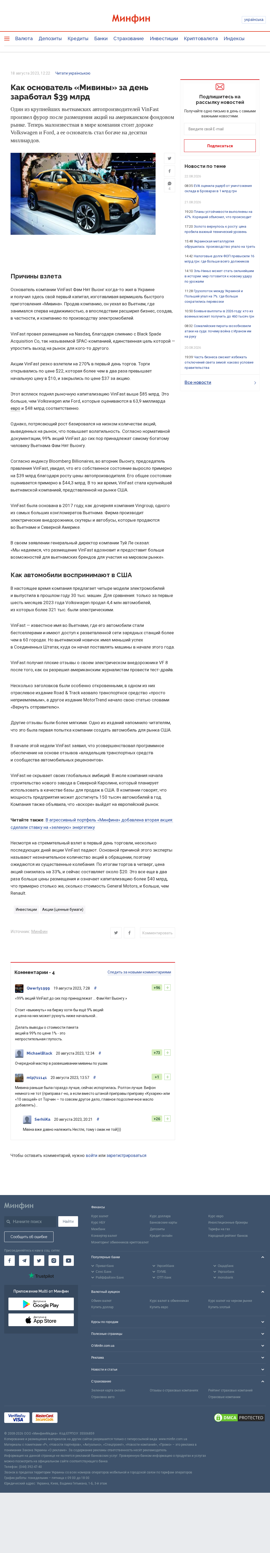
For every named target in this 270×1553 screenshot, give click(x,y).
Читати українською (72, 73)
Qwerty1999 (38, 988)
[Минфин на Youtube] (68, 1260)
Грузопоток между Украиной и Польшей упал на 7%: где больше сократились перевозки (214, 296)
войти (91, 1155)
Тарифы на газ (219, 1229)
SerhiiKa (42, 1119)
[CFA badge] (72, 1418)
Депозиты (50, 38)
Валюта (24, 38)
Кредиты (78, 38)
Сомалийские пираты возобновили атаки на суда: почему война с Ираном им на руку (218, 331)
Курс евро (215, 1216)
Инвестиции (164, 38)
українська (253, 19)
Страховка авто (102, 1397)
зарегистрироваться (126, 1155)
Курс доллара (160, 1216)
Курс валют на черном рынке (230, 1301)
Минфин (39, 931)
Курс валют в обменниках (169, 1301)
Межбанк (98, 1229)
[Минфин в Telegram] (24, 1260)
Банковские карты (163, 1222)
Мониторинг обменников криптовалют (120, 1242)
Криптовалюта (201, 38)
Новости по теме (205, 166)
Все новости (198, 382)
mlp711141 (37, 1078)
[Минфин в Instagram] (54, 1260)
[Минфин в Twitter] (39, 1260)
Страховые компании (224, 1397)
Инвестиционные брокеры (228, 1222)
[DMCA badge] (239, 1418)
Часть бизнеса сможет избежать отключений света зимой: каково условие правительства (219, 362)
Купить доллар (102, 1307)
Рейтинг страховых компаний (230, 1390)
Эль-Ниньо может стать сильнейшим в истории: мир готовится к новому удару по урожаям (219, 276)
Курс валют (99, 1216)
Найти (68, 1221)
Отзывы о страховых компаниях (174, 1390)
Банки (101, 38)
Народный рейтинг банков (228, 1236)
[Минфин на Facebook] (9, 1260)
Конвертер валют (104, 1236)
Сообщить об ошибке (29, 1237)
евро (15, 408)
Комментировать (157, 933)
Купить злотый (219, 1307)
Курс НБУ (98, 1222)
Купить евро (159, 1307)
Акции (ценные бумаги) (62, 909)
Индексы (234, 38)
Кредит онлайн (161, 1236)
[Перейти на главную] (135, 19)
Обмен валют (101, 1301)
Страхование (128, 38)
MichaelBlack (39, 1053)
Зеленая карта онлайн (108, 1390)
